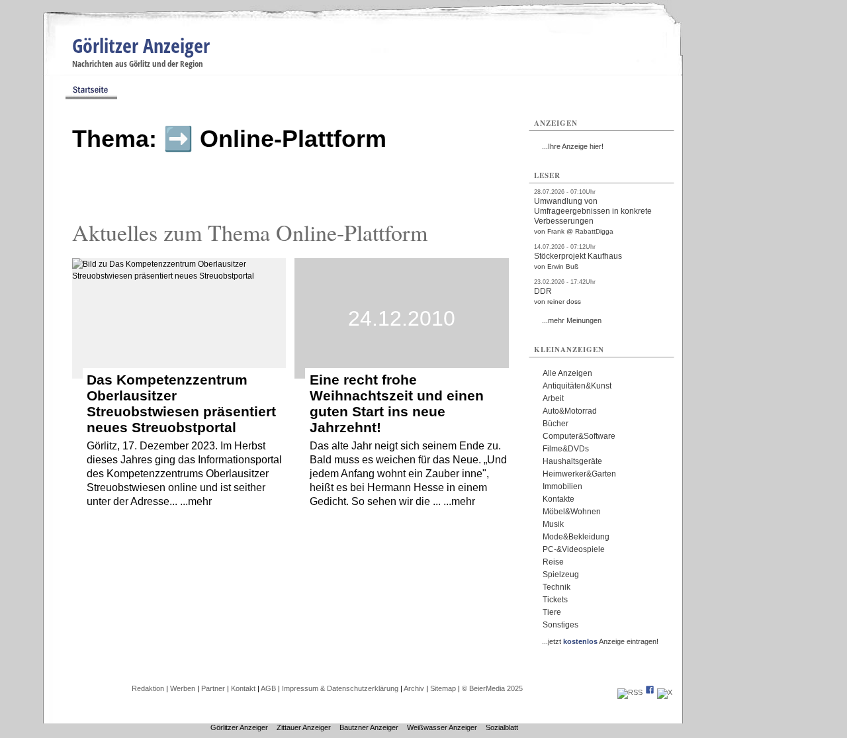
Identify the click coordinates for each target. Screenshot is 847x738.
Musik (553, 524)
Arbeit (553, 398)
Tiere (552, 612)
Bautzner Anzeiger (368, 727)
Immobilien (562, 486)
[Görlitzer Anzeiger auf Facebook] (650, 692)
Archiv (414, 688)
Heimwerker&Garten (579, 474)
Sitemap (443, 688)
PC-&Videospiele (574, 549)
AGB (268, 688)
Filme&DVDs (566, 448)
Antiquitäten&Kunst (577, 386)
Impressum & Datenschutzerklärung (340, 688)
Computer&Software (579, 436)
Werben (182, 688)
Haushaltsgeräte (572, 461)
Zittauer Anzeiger (304, 727)
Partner (213, 688)
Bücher (555, 423)
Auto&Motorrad (570, 411)
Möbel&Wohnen (572, 511)
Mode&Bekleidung (576, 536)
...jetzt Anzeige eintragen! (600, 641)
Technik (556, 587)
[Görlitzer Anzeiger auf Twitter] (664, 692)
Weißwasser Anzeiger (442, 727)
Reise (553, 562)
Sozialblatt (502, 727)
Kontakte (558, 499)
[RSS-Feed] (630, 692)
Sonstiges (560, 625)
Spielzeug (561, 574)
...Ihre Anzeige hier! (572, 146)
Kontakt (243, 688)
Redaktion (148, 688)
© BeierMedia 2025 (492, 688)
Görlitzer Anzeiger (141, 45)
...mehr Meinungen (572, 320)
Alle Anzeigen (567, 373)
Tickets (555, 599)
